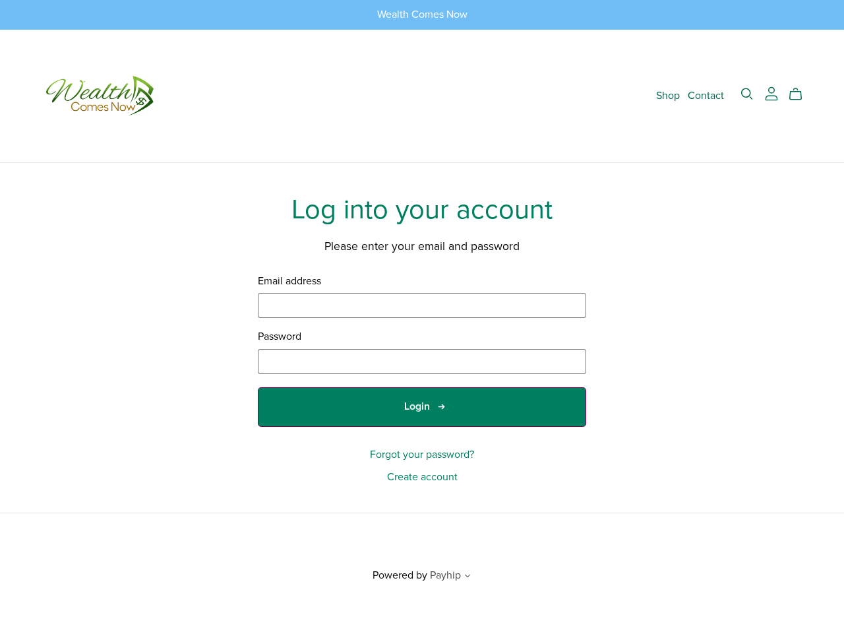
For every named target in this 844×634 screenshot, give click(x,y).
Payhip (445, 575)
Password (279, 337)
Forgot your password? (422, 454)
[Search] (747, 94)
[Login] (771, 93)
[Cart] (801, 94)
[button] (467, 577)
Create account (422, 477)
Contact (706, 95)
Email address (289, 281)
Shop (668, 95)
